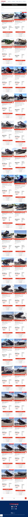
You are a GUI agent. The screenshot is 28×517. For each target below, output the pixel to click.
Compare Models (23, 19)
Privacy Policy (15, 514)
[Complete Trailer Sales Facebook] (11, 508)
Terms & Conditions (20, 514)
